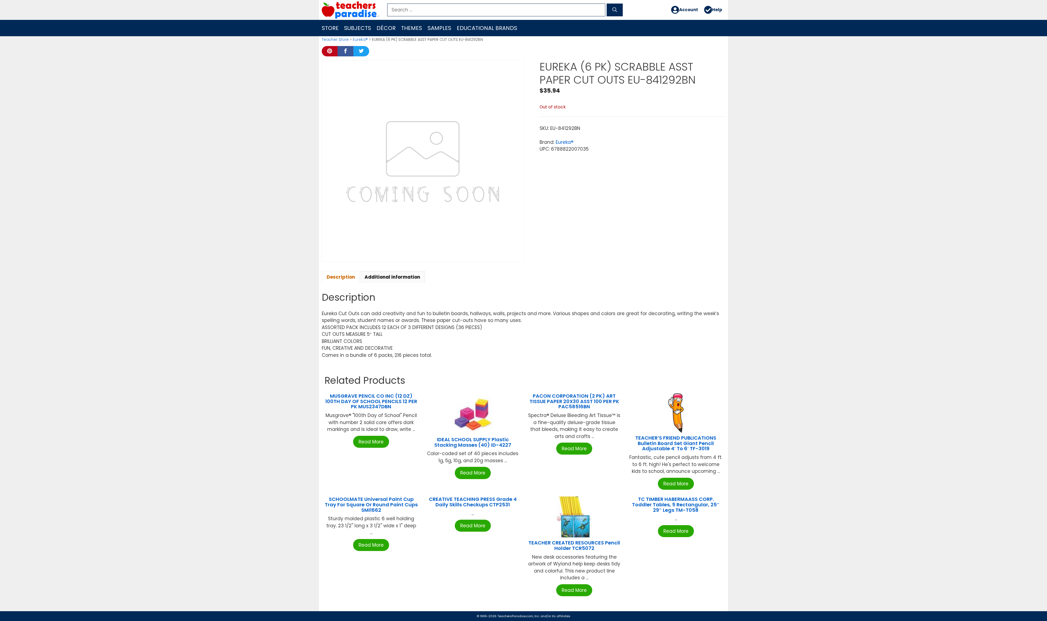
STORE (330, 28)
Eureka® (360, 39)
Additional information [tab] (392, 277)
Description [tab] (341, 277)
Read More (371, 442)
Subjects (357, 28)
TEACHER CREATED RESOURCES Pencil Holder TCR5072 (574, 545)
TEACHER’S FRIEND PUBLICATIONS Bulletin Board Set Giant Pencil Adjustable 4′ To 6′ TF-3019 (675, 443)
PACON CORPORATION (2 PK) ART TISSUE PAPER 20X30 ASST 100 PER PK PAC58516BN (574, 401)
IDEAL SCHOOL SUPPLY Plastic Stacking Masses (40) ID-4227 (472, 442)
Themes (411, 28)
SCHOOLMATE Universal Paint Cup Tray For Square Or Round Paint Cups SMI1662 (371, 504)
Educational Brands (487, 28)
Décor (386, 28)
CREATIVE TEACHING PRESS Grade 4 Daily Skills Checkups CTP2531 (473, 502)
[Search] (615, 10)
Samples (439, 28)
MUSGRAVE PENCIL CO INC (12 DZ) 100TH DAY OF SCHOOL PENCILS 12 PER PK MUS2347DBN (371, 401)
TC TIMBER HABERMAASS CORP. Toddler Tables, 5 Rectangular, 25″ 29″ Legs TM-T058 (676, 504)
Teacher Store (335, 39)
